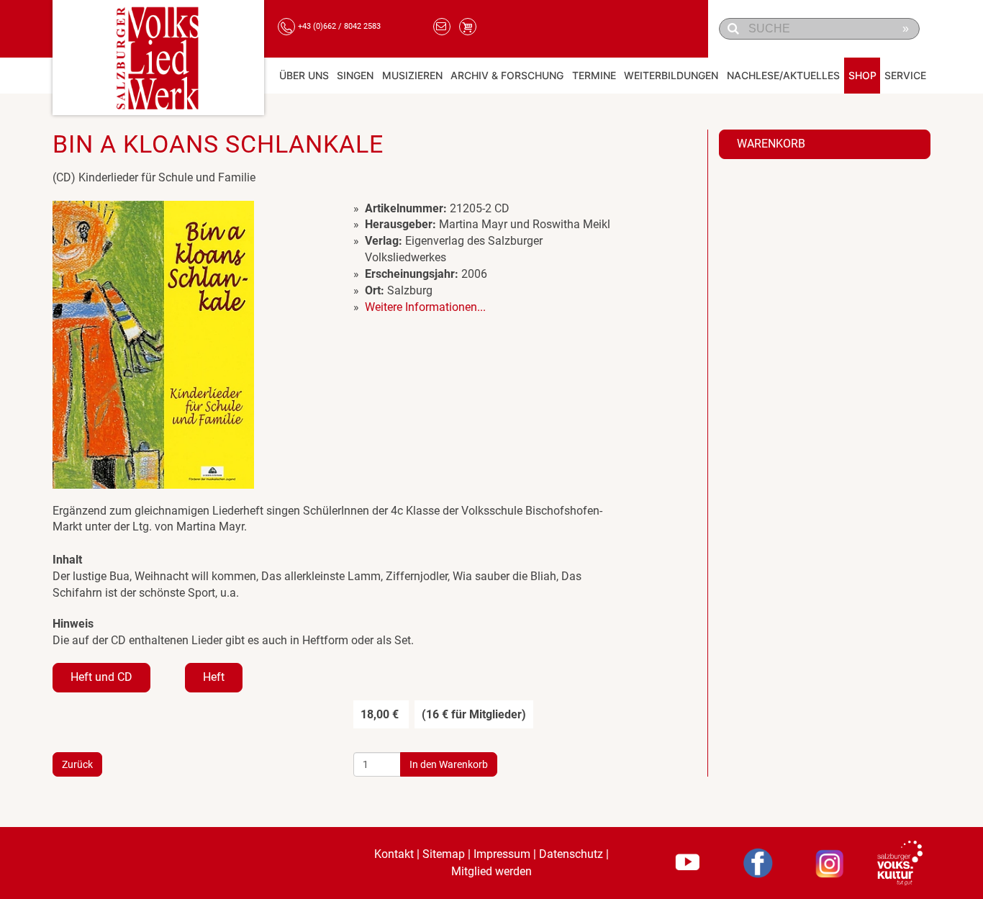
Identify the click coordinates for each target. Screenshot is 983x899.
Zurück (77, 764)
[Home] (158, 57)
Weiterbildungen (671, 75)
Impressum (502, 854)
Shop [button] (862, 75)
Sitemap (443, 854)
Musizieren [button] (412, 75)
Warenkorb (771, 143)
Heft (214, 677)
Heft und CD (101, 677)
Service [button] (905, 75)
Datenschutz (571, 854)
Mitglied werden (491, 870)
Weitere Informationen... (425, 307)
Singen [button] (355, 75)
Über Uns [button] (304, 75)
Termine (594, 75)
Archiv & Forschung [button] (506, 75)
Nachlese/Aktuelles (783, 75)
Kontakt (394, 854)
